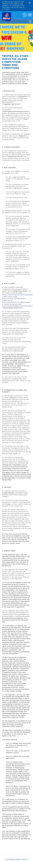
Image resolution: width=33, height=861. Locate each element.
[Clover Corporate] (6, 16)
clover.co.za (13, 136)
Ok (30, 3)
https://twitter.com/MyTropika (14, 298)
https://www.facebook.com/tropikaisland (18, 295)
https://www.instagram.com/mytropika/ (17, 306)
